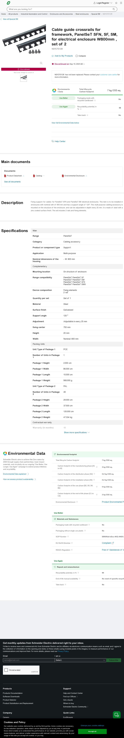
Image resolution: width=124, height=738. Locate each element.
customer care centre (108, 75)
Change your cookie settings (92, 725)
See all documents (12, 182)
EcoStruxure (68, 717)
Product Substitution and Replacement (18, 703)
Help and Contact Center (73, 693)
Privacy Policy (63, 651)
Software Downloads (11, 697)
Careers (6, 717)
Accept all (92, 731)
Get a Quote (68, 700)
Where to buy (68, 703)
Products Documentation (13, 693)
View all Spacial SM (10, 19)
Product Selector (9, 700)
